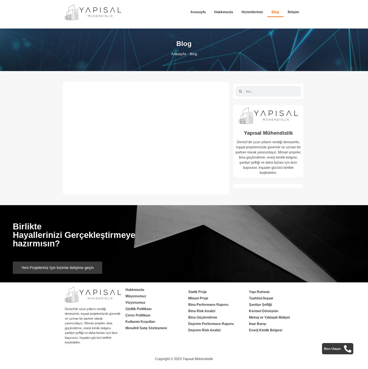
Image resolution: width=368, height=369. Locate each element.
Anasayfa (198, 12)
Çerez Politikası (137, 315)
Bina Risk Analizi (201, 311)
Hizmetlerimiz (252, 12)
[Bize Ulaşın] (347, 348)
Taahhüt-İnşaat (261, 298)
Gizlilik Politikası (138, 309)
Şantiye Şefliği (260, 304)
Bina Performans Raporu (208, 304)
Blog (275, 12)
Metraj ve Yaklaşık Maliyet (269, 317)
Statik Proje (197, 292)
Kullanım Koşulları (140, 321)
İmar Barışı (257, 324)
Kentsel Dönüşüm (263, 311)
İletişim (293, 12)
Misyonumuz (135, 296)
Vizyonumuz (135, 302)
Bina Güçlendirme (202, 317)
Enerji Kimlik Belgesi (265, 330)
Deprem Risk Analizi (204, 330)
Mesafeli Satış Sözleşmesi (146, 328)
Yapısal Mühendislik (268, 133)
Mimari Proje (198, 298)
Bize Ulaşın (332, 348)
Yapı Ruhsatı (259, 292)
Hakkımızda (223, 12)
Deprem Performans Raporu (211, 324)
